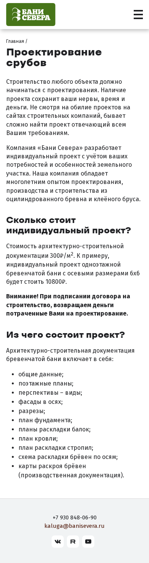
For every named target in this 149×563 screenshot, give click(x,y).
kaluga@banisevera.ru (74, 525)
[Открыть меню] (138, 14)
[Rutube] (73, 541)
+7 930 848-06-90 (75, 517)
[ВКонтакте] (58, 541)
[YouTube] (88, 541)
